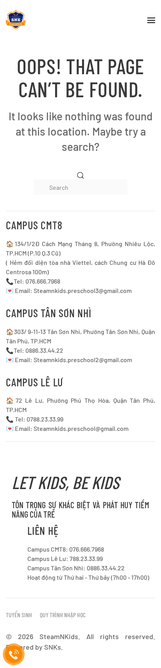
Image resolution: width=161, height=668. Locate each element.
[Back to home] (15, 19)
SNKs (52, 647)
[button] (151, 19)
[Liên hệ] (14, 654)
